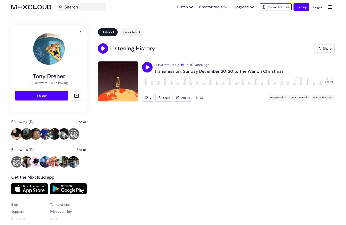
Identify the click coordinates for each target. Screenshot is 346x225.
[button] (103, 48)
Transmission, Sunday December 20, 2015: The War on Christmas (219, 71)
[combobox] (80, 31)
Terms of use (60, 204)
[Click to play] (147, 67)
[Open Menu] (330, 7)
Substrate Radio (166, 65)
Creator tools (210, 6)
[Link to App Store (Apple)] (29, 188)
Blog (14, 204)
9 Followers (39, 83)
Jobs (53, 219)
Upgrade (241, 6)
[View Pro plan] (182, 65)
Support (17, 211)
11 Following (59, 83)
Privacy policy (61, 211)
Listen (182, 6)
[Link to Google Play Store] (68, 188)
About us (18, 219)
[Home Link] (31, 7)
